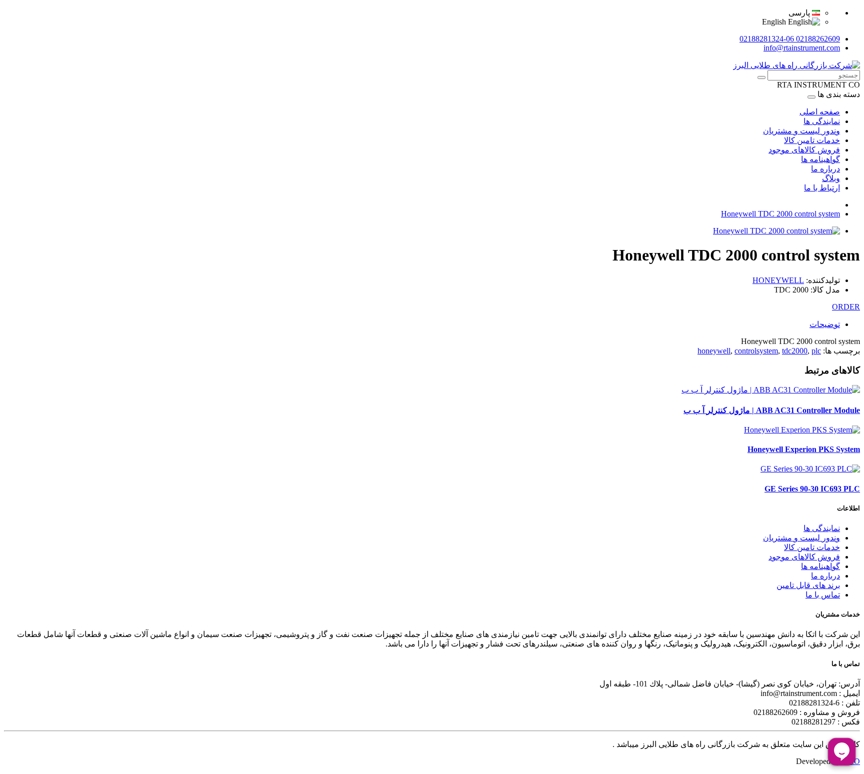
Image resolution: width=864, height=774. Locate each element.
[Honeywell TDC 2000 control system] (776, 230)
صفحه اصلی (820, 112)
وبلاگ (831, 178)
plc (816, 350)
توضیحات (825, 324)
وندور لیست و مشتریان (801, 130)
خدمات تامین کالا (812, 140)
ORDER (846, 306)
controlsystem (756, 350)
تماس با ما (823, 594)
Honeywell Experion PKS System (804, 449)
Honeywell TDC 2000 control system (780, 214)
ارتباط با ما (822, 188)
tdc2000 (795, 350)
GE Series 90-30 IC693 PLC (812, 488)
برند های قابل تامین (808, 585)
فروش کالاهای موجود (804, 150)
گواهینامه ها (820, 159)
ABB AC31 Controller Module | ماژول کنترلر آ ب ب (772, 410)
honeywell (714, 350)
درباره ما (825, 168)
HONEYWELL (778, 280)
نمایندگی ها (822, 121)
